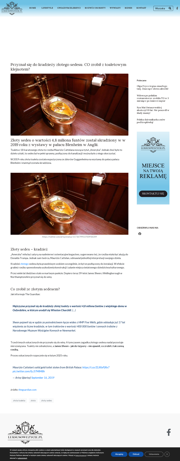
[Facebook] (140, 234)
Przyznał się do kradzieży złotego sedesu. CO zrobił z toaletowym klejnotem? (68, 66)
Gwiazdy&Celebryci (69, 8)
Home (32, 8)
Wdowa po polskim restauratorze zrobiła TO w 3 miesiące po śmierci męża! (153, 98)
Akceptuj (119, 454)
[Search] (170, 8)
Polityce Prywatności (80, 455)
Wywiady (115, 8)
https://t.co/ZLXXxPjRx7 (95, 367)
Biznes (128, 8)
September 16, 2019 (42, 377)
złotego (24, 263)
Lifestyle (47, 8)
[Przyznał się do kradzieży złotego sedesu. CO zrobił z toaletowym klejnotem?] (69, 104)
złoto (33, 400)
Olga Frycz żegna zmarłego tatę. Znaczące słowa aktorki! (152, 87)
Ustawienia (154, 454)
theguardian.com (28, 389)
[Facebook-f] (177, 8)
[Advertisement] (90, 37)
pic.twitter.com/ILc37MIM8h (29, 371)
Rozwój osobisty (95, 8)
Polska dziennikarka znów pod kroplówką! (151, 121)
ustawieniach (22, 458)
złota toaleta (19, 400)
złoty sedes (46, 400)
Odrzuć (136, 454)
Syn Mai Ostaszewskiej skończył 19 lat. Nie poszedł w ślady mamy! (153, 110)
